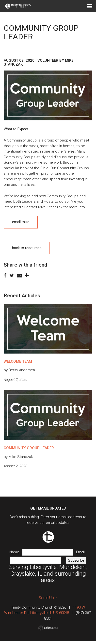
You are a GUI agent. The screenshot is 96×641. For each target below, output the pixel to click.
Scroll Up (47, 598)
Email (81, 552)
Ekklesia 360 (48, 628)
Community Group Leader (29, 448)
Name (15, 552)
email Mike (20, 222)
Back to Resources (27, 248)
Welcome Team (18, 361)
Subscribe (76, 560)
